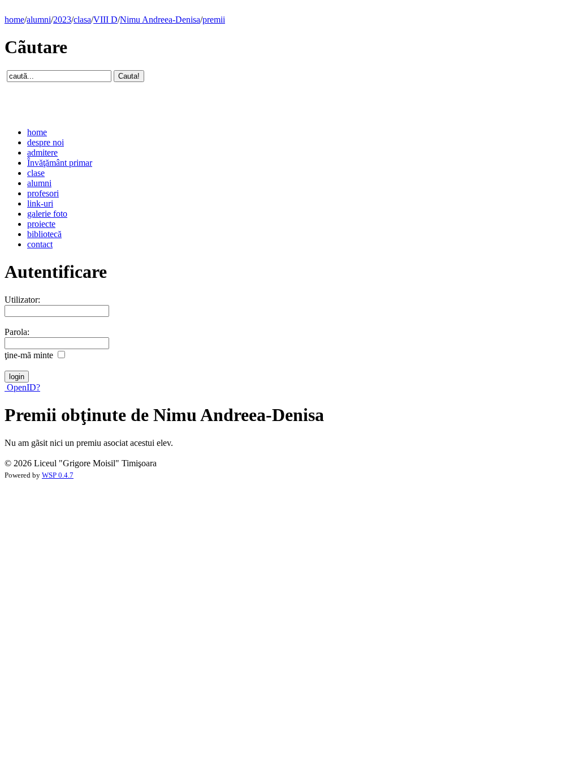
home (14, 19)
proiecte (41, 224)
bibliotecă (44, 234)
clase (36, 173)
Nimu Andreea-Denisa (160, 19)
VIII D (105, 19)
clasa (82, 19)
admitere (42, 152)
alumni (39, 19)
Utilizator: (22, 299)
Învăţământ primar (59, 163)
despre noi (45, 142)
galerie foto (47, 213)
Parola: (17, 332)
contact (40, 244)
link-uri (40, 203)
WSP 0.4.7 (58, 475)
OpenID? (22, 387)
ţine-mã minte (29, 355)
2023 (62, 19)
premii (213, 19)
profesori (43, 193)
